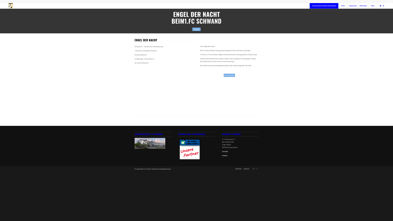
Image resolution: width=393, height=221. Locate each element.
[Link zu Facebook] (383, 5)
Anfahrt (225, 155)
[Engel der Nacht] (229, 99)
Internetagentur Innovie (165, 169)
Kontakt (225, 151)
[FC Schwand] (11, 6)
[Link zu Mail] (380, 5)
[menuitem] (324, 6)
